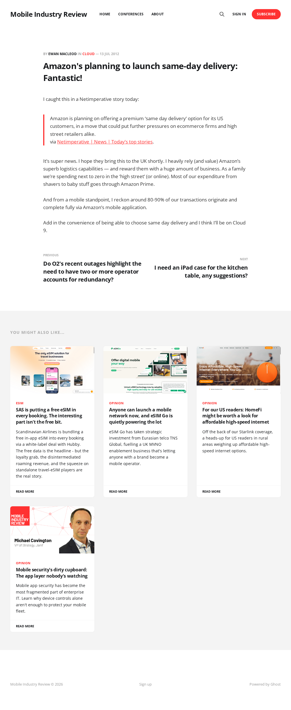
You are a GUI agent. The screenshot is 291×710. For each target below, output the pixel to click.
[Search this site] (222, 14)
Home (104, 14)
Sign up (145, 684)
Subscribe (266, 14)
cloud (88, 53)
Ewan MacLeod (62, 53)
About (157, 14)
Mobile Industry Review (48, 14)
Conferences (131, 14)
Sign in (239, 14)
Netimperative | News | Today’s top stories (105, 141)
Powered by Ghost (265, 684)
